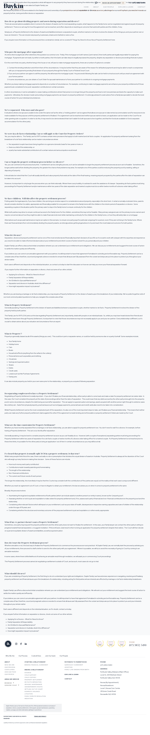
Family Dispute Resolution (35, 696)
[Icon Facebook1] (21, 644)
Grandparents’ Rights (33, 687)
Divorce (28, 672)
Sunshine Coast (11, 685)
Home (86, 7)
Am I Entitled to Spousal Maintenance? (23, 280)
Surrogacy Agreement (74, 665)
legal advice (83, 223)
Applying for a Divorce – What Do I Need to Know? (27, 274)
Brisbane (8, 683)
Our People (108, 7)
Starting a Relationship (75, 10)
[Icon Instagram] (16, 644)
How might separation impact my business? (24, 286)
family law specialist (123, 95)
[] (26, 644)
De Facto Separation (33, 682)
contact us (56, 264)
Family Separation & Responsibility (21, 277)
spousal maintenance (57, 79)
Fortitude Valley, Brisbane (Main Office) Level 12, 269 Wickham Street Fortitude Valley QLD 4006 (114, 675)
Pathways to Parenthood (131, 10)
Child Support (30, 675)
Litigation (29, 694)
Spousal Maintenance (33, 684)
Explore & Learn (125, 7)
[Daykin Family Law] (13, 9)
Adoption (68, 667)
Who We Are (10, 656)
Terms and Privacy (40, 716)
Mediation (29, 698)
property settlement (101, 165)
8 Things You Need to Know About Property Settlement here (93, 40)
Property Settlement (24, 186)
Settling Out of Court (34, 689)
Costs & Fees (36, 656)
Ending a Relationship (103, 10)
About (96, 7)
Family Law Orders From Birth (77, 669)
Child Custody (30, 677)
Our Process (23, 656)
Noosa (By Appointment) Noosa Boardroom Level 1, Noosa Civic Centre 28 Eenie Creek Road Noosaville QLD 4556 (110, 688)
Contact (141, 7)
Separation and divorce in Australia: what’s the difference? (30, 283)
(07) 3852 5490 (138, 3)
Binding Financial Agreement (36, 665)
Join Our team (50, 656)
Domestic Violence (32, 691)
